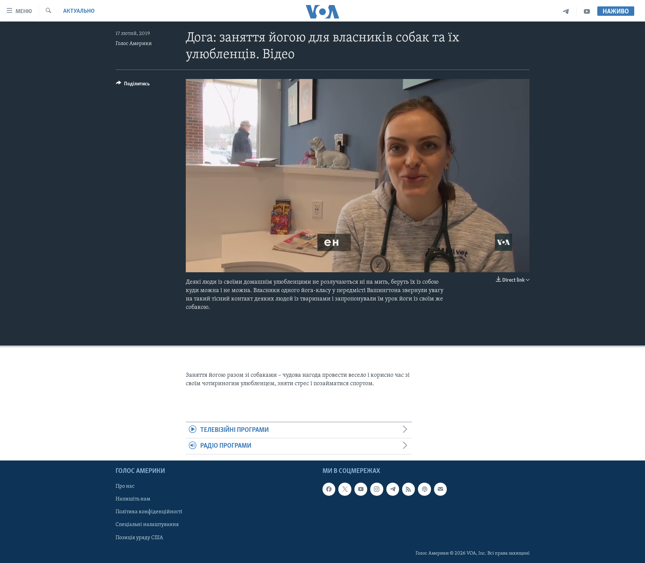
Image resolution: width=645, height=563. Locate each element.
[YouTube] (586, 11)
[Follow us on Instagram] (376, 489)
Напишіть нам (133, 499)
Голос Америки (134, 43)
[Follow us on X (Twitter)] (344, 489)
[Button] (133, 85)
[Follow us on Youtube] (360, 489)
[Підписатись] (440, 489)
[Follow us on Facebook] (328, 489)
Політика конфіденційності (149, 512)
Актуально (79, 11)
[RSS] (408, 489)
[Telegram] (565, 11)
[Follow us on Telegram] (392, 489)
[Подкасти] (424, 489)
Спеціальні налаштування (147, 524)
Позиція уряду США (139, 537)
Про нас (125, 486)
